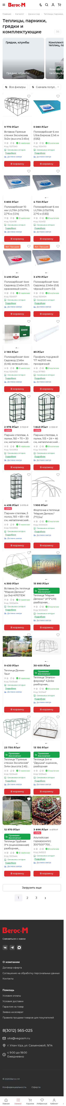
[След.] (45, 897)
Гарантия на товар (13, 1006)
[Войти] (53, 4)
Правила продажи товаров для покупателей (28, 1017)
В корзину (17, 163)
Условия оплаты (12, 995)
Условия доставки (13, 1001)
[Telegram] (12, 947)
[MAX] (19, 947)
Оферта (35, 1087)
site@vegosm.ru (18, 1038)
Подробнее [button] (10, 153)
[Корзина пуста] (59, 4)
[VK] (5, 947)
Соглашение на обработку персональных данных (31, 973)
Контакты (8, 978)
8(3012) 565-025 (18, 1030)
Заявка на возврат (13, 1012)
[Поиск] (46, 4)
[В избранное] (28, 96)
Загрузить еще (31, 887)
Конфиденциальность (14, 1087)
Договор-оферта (12, 967)
